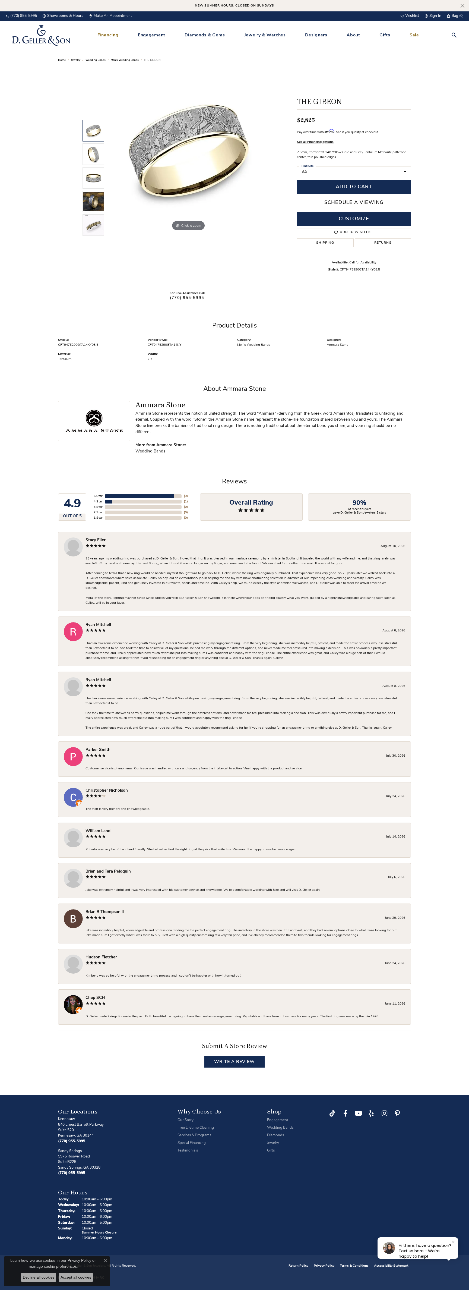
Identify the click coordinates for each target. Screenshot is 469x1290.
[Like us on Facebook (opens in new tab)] (345, 1113)
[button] (409, 16)
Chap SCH (95, 998)
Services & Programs (194, 1135)
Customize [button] (354, 219)
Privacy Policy (324, 1265)
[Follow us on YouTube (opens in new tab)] (358, 1113)
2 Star (98, 512)
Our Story (186, 1120)
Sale (414, 35)
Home (62, 60)
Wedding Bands (95, 60)
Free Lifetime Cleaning (196, 1127)
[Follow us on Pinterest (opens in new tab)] (397, 1113)
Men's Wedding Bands (125, 60)
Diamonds (275, 1135)
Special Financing (192, 1143)
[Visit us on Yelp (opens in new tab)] (371, 1113)
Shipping (325, 242)
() (186, 496)
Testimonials (188, 1150)
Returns (383, 242)
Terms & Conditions (354, 1265)
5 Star (98, 496)
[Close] (462, 5)
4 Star (98, 501)
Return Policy (298, 1265)
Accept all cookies (76, 1277)
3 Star (98, 507)
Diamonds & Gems (205, 35)
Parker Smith (97, 750)
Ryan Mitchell (98, 625)
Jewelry (273, 1143)
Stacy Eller (95, 540)
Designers (316, 35)
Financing (107, 35)
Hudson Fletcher (101, 957)
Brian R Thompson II (104, 912)
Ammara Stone (337, 345)
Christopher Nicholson (106, 791)
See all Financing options (315, 142)
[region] (188, 178)
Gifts (384, 35)
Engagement (151, 35)
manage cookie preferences (53, 1266)
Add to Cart (354, 187)
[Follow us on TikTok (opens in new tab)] (332, 1113)
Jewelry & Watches (265, 35)
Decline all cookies (39, 1277)
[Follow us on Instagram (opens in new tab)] (384, 1113)
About (353, 35)
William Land (97, 831)
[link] (21, 16)
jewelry (75, 60)
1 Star (98, 518)
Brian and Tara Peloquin (108, 872)
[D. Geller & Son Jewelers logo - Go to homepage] (41, 35)
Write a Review (234, 1062)
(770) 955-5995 (187, 298)
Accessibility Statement (391, 1265)
